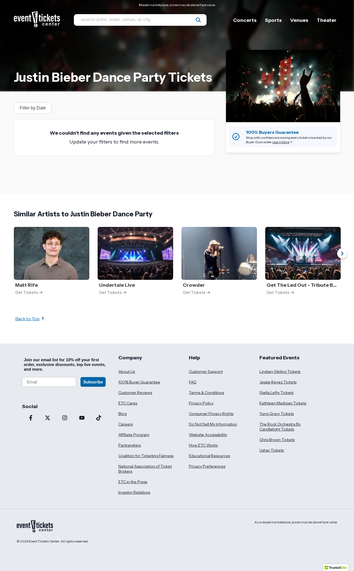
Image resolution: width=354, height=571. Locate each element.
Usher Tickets (271, 450)
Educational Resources (209, 455)
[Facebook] (30, 418)
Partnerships (129, 445)
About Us (126, 371)
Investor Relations (134, 492)
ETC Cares (127, 403)
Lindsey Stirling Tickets (279, 371)
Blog (122, 413)
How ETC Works (203, 445)
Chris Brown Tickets (277, 439)
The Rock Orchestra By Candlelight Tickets (280, 427)
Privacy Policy (201, 403)
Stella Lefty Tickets (276, 392)
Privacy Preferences (207, 466)
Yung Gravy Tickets (276, 413)
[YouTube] (81, 418)
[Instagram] (64, 418)
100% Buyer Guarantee (139, 382)
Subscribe (93, 382)
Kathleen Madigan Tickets (282, 403)
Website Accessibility (208, 434)
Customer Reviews (135, 392)
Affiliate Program (133, 434)
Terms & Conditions (206, 392)
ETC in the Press (132, 481)
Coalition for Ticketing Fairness (145, 455)
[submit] (198, 19)
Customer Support (206, 371)
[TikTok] (98, 418)
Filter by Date (33, 108)
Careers (125, 424)
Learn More (280, 142)
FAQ (192, 382)
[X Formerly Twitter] (47, 418)
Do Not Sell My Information (213, 424)
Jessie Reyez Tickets (277, 382)
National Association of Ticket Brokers (145, 469)
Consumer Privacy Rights (211, 413)
